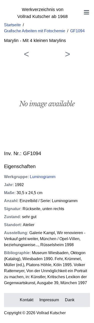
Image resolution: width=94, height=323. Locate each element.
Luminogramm (42, 177)
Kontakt (26, 300)
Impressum (49, 300)
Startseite (12, 25)
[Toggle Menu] (86, 12)
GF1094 (77, 31)
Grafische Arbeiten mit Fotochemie (34, 31)
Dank (69, 300)
